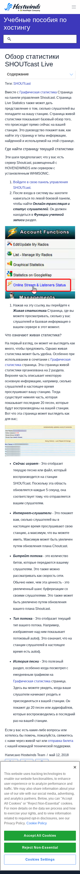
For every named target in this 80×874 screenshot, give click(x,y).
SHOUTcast (22, 83)
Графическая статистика (38, 92)
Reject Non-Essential (40, 847)
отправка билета (60, 741)
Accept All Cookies (40, 835)
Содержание (18, 74)
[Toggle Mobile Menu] (74, 7)
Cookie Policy (36, 823)
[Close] (74, 767)
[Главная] (22, 7)
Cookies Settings (40, 859)
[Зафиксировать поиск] (9, 39)
